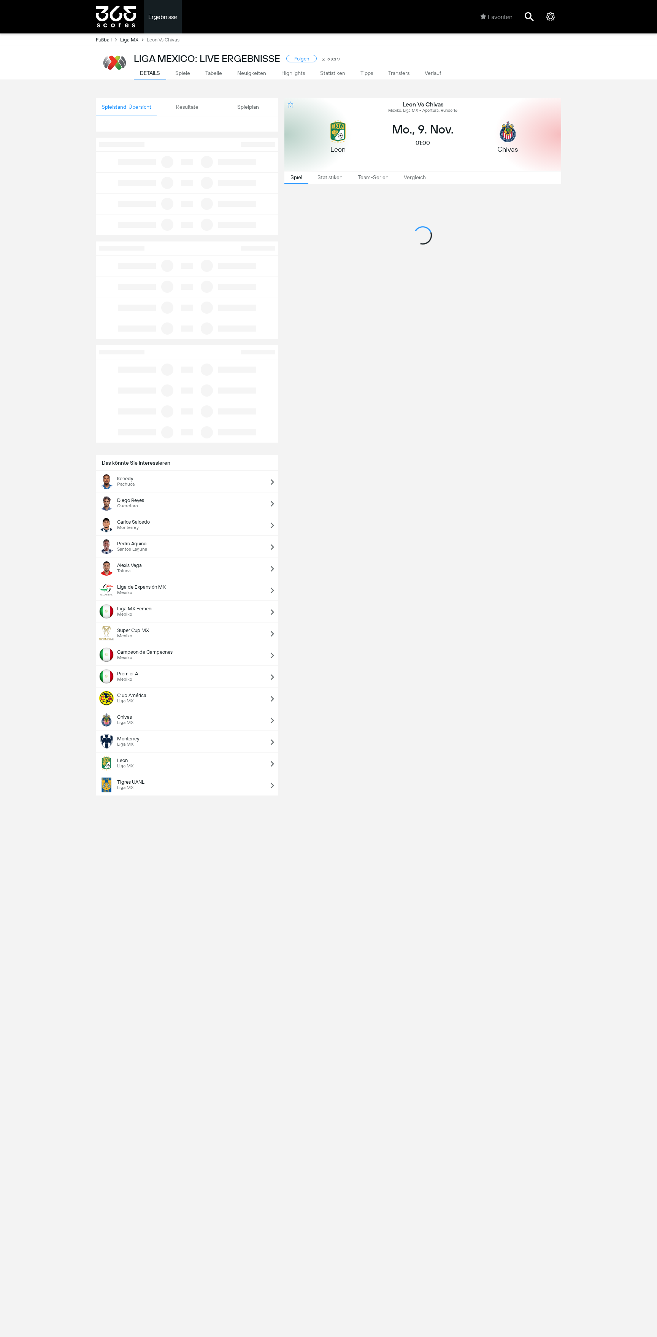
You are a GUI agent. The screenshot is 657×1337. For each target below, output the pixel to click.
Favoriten (500, 17)
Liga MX (129, 40)
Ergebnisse (162, 17)
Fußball (104, 40)
